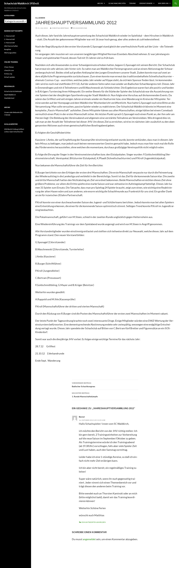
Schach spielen (9, 77)
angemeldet (89, 539)
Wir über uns (163, 3)
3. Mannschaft (9, 43)
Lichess (6, 132)
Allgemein (40, 18)
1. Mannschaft (9, 36)
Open (11, 132)
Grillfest (21, 129)
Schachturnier (18, 132)
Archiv (100, 3)
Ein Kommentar (80, 28)
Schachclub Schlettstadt (13, 91)
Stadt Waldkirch (10, 95)
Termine (132, 3)
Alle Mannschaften (11, 46)
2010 (6, 129)
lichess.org (8, 74)
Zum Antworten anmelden (93, 522)
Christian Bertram (60, 28)
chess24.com (9, 70)
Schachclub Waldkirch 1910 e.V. (21, 3)
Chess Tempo (9, 67)
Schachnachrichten (117, 3)
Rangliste (7, 49)
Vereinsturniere (145, 3)
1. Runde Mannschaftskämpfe (85, 395)
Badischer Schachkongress (83, 385)
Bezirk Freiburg (13, 129)
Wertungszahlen (10, 53)
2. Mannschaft (9, 39)
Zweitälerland (9, 98)
